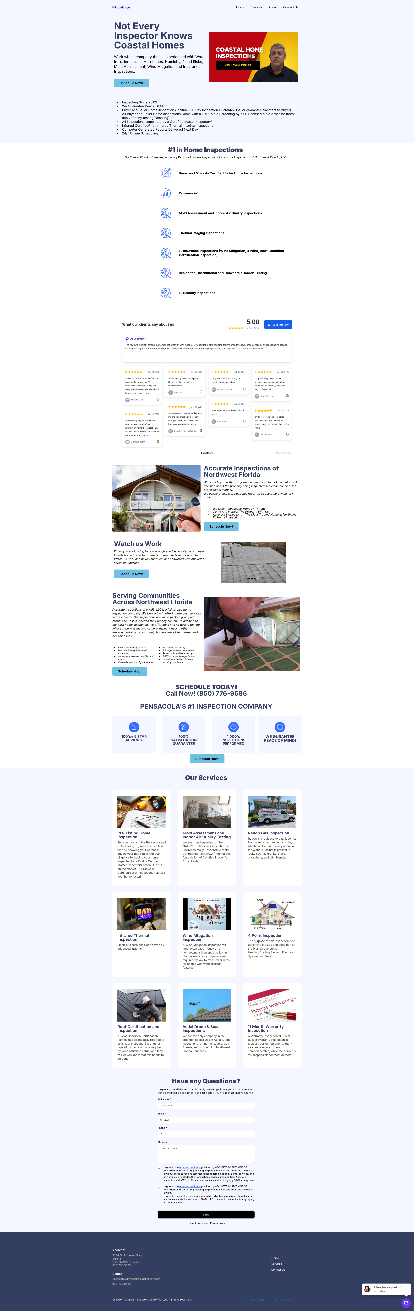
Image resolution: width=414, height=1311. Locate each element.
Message (163, 1142)
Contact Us (290, 7)
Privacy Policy (217, 1223)
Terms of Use (282, 1299)
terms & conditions (190, 1167)
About (272, 7)
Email (162, 1113)
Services (256, 7)
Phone (162, 1127)
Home (240, 7)
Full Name (164, 1099)
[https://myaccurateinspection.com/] (121, 7)
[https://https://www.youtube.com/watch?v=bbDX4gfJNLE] (253, 562)
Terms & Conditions (197, 1223)
